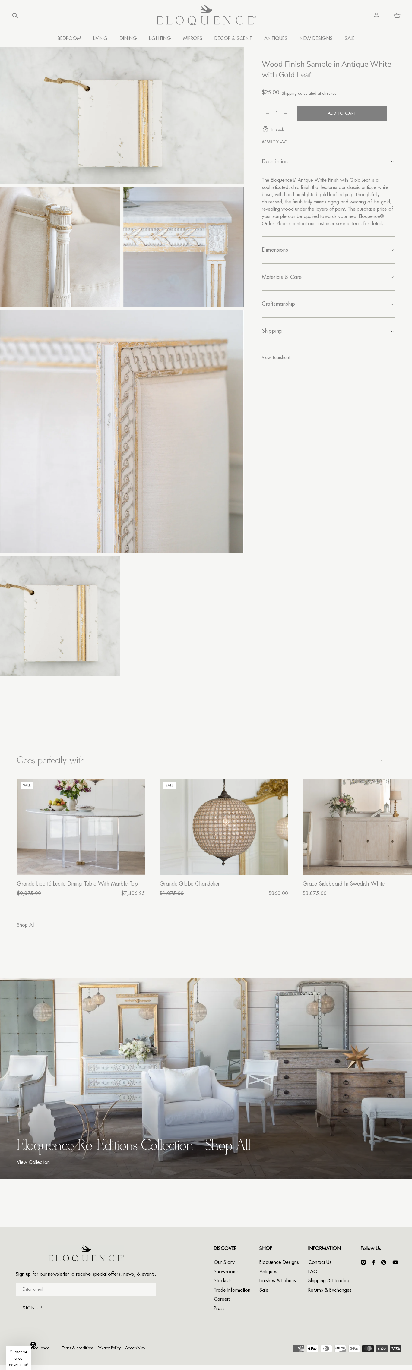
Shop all (25, 925)
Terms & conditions (77, 1348)
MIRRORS (192, 38)
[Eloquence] (206, 15)
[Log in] (376, 15)
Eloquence (40, 1348)
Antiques (268, 1271)
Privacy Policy (109, 1348)
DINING (128, 38)
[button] (15, 15)
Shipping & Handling (329, 1280)
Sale (263, 1290)
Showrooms (226, 1271)
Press (219, 1308)
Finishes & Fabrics (277, 1280)
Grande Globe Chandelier (190, 884)
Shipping (289, 93)
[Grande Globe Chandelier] (224, 827)
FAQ (313, 1271)
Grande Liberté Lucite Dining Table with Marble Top (77, 884)
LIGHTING (160, 38)
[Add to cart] (134, 864)
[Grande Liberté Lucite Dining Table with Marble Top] (81, 827)
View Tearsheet (276, 357)
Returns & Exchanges (330, 1290)
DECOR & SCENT (233, 38)
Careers (222, 1299)
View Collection (33, 1162)
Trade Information (232, 1290)
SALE (350, 38)
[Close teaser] (33, 1344)
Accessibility (135, 1348)
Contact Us (319, 1262)
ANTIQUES (275, 38)
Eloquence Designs (279, 1262)
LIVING (100, 38)
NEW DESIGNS (316, 38)
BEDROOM (69, 38)
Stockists (223, 1280)
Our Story (224, 1262)
